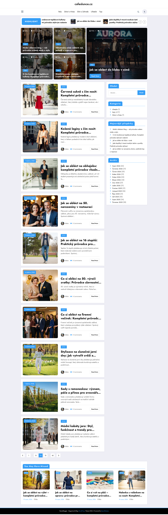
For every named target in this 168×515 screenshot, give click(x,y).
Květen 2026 (116, 174)
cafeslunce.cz (83, 4)
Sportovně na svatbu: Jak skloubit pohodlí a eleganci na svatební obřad (131, 494)
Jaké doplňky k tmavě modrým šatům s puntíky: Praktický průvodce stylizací (101, 21)
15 (45, 455)
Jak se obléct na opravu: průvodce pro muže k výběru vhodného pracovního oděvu (35, 494)
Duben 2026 (116, 177)
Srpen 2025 (116, 199)
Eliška (26, 31)
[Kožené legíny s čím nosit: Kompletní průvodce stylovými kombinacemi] (40, 136)
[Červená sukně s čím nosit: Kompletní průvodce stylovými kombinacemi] (40, 99)
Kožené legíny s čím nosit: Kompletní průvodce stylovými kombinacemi (78, 130)
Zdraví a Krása (69, 11)
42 (53, 455)
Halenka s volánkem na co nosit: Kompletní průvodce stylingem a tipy (99, 494)
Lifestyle (94, 11)
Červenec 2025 (117, 202)
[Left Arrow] (140, 21)
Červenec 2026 (117, 169)
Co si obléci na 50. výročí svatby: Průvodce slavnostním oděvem (81, 280)
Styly (60, 11)
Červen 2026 (116, 171)
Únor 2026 (115, 183)
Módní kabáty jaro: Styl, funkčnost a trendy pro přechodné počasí (77, 428)
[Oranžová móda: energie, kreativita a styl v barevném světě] (70, 66)
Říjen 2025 (116, 194)
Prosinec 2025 (117, 188)
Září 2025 (115, 197)
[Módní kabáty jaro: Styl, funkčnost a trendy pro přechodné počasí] (40, 434)
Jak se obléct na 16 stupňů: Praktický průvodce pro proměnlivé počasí (79, 242)
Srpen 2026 (116, 166)
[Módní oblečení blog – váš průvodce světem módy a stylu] (37, 40)
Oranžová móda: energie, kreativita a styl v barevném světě (68, 75)
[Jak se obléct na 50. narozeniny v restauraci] (40, 211)
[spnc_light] (144, 11)
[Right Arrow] (144, 21)
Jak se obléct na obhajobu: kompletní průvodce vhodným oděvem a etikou (81, 168)
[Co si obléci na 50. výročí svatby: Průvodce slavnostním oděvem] (40, 285)
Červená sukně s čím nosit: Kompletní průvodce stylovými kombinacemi (79, 93)
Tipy (100, 11)
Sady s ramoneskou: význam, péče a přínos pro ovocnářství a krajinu (81, 390)
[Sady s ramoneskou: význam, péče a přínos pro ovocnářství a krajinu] (40, 396)
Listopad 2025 (117, 191)
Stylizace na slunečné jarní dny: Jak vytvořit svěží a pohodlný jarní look (79, 353)
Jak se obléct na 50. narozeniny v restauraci (76, 205)
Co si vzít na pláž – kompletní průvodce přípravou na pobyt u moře (66, 494)
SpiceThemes (105, 511)
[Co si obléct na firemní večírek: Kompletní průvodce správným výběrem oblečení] (40, 322)
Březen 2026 (116, 180)
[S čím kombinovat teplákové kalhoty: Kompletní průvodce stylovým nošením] (37, 66)
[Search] (138, 12)
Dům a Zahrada (82, 11)
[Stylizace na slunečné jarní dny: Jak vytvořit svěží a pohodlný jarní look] (40, 359)
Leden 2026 (116, 185)
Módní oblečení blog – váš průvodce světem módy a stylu (36, 49)
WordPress (82, 511)
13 (36, 455)
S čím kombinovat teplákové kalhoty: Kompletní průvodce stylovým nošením (36, 75)
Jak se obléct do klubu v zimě (66, 21)
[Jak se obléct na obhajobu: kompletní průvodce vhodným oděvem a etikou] (40, 174)
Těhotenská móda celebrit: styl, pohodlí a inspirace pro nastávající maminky (69, 49)
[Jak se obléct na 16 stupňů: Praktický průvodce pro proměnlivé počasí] (40, 248)
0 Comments (77, 112)
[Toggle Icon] (22, 11)
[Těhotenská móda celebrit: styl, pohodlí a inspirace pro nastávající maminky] (70, 40)
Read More (119, 76)
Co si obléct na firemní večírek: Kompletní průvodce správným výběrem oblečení (80, 316)
